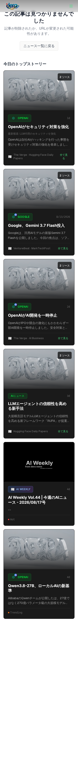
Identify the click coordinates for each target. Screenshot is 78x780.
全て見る (64, 156)
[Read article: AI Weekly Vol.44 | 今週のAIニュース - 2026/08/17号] (39, 462)
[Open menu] (71, 6)
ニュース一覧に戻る (39, 46)
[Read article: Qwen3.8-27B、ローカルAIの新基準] (39, 549)
